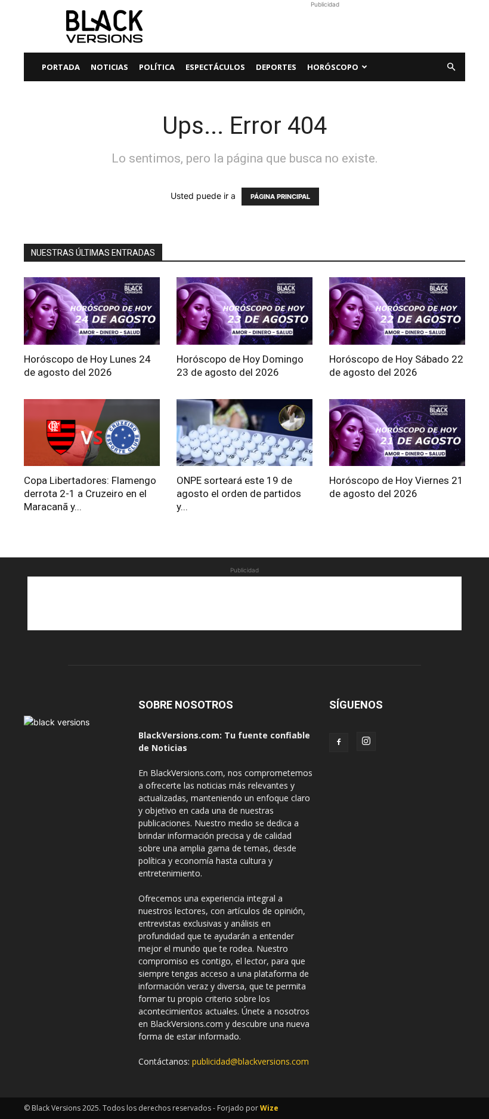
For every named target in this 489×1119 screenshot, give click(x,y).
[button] (451, 67)
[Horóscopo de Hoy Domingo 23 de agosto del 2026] (244, 311)
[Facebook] (338, 742)
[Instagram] (366, 741)
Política (157, 67)
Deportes (276, 67)
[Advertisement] (325, 26)
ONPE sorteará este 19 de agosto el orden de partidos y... (239, 493)
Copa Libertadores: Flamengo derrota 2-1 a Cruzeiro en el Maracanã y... (90, 493)
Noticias (109, 67)
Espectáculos (215, 67)
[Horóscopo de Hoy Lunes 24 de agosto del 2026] (92, 311)
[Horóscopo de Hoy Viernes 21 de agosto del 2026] (397, 433)
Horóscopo (332, 67)
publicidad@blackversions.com (250, 1061)
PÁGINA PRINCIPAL (280, 196)
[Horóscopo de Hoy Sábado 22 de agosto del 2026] (397, 311)
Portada (61, 67)
